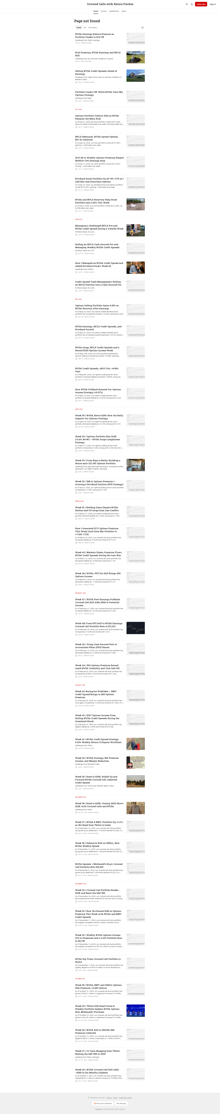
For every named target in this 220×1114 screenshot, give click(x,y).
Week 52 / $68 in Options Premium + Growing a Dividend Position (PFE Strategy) (99, 483)
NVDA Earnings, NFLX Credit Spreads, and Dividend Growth (98, 328)
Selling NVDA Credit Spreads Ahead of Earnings (96, 72)
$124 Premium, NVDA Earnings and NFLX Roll (98, 54)
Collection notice (125, 1098)
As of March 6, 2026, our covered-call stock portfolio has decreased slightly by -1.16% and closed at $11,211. (97, 580)
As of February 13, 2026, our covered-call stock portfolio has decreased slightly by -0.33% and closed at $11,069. (99, 651)
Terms (115, 1098)
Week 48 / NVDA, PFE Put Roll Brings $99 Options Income (98, 575)
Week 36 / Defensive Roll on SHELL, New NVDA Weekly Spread (97, 844)
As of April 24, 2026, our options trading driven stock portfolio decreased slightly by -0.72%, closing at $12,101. (98, 422)
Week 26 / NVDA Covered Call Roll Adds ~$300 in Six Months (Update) (97, 1071)
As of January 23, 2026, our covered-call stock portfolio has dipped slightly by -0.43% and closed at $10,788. (98, 725)
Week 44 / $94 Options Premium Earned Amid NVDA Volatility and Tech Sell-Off (97, 667)
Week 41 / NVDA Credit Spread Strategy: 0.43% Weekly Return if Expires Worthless (98, 741)
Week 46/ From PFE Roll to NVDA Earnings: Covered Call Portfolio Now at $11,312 (99, 625)
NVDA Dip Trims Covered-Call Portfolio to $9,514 (98, 960)
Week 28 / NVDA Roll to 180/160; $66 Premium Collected (94, 1031)
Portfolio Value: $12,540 (84, 288)
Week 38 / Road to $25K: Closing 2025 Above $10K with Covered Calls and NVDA (99, 805)
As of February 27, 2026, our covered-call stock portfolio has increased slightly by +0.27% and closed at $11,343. (99, 609)
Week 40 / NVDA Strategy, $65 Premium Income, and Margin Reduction (97, 759)
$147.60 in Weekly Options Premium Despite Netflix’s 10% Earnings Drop (99, 159)
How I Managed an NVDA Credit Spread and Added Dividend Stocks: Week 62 (99, 264)
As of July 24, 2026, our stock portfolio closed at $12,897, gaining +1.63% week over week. (98, 144)
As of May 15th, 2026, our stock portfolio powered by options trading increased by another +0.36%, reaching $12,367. (97, 354)
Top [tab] (85, 27)
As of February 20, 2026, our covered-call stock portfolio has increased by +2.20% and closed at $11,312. (99, 630)
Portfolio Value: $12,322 (84, 232)
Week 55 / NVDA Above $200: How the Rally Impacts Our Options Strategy (99, 417)
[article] (110, 40)
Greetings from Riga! (83, 98)
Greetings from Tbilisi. (84, 745)
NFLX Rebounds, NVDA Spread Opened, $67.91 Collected (96, 138)
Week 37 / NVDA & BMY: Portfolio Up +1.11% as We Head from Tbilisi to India (99, 823)
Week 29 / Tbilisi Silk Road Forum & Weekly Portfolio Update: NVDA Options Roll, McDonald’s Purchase (97, 1008)
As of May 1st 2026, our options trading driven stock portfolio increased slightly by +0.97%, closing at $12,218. (98, 396)
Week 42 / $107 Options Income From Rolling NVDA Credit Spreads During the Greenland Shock (97, 718)
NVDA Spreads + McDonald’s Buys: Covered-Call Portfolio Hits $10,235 (99, 865)
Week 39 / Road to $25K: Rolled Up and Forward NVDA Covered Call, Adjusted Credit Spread (96, 779)
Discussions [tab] (92, 27)
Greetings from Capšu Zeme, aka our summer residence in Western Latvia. (98, 78)
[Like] (76, 85)
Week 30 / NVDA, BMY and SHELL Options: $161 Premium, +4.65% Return (98, 986)
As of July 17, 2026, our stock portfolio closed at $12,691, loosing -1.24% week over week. (98, 165)
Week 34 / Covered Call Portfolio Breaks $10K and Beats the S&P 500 (96, 891)
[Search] (186, 4)
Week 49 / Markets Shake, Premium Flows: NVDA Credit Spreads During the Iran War (98, 554)
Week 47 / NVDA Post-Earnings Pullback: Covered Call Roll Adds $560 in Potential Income (97, 602)
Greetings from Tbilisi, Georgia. (87, 40)
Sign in (213, 4)
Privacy (109, 1098)
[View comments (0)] (92, 45)
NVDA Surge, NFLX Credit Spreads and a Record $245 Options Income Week (97, 349)
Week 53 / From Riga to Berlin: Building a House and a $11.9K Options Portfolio (97, 462)
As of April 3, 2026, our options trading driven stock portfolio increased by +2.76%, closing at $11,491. (99, 488)
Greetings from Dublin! (84, 269)
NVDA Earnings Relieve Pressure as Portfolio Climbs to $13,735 (94, 35)
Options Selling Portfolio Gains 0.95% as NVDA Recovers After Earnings (97, 307)
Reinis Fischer (86, 43)
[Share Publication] (192, 4)
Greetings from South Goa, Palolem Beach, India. (94, 786)
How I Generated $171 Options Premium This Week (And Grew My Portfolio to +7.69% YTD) (96, 531)
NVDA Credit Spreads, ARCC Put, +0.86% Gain (97, 370)
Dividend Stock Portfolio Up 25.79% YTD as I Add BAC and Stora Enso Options (99, 180)
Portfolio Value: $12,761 (84, 250)
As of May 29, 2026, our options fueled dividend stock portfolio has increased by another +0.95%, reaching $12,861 (99, 312)
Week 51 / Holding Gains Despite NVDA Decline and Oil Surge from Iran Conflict (97, 509)
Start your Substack (104, 1103)
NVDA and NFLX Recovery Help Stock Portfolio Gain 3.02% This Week (96, 201)
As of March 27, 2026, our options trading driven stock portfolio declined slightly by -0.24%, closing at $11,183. (97, 514)
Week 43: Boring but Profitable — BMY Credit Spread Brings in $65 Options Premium (96, 694)
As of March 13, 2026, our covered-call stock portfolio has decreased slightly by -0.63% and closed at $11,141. (98, 559)
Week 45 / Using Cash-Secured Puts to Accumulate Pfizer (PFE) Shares (96, 646)
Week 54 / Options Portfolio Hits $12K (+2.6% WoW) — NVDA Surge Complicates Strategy (97, 439)
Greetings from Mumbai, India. (87, 764)
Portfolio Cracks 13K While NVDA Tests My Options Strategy (99, 93)
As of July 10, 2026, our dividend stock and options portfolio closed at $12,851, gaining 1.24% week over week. (99, 186)
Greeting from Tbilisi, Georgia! (87, 1057)
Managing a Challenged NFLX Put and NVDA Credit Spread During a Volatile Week (99, 227)
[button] (95, 11)
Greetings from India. (83, 809)
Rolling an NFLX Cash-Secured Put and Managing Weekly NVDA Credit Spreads (97, 246)
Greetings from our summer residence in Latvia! (94, 58)
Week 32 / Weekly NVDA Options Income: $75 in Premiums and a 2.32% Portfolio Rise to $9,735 (98, 938)
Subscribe (201, 4)
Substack (98, 1109)
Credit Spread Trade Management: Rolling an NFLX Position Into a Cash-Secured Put (98, 283)
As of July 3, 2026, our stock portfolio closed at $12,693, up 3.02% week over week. (98, 207)
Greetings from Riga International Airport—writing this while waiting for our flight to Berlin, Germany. (99, 467)
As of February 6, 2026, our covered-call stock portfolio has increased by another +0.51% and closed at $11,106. (98, 672)
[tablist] (86, 27)
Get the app (121, 1103)
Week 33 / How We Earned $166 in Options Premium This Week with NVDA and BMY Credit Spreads (98, 914)
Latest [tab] (79, 27)
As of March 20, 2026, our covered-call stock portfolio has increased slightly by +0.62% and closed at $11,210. (98, 538)
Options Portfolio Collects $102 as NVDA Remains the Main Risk (97, 117)
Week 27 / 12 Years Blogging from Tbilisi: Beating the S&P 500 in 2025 (97, 1052)
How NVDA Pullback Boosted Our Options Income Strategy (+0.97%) (98, 391)
